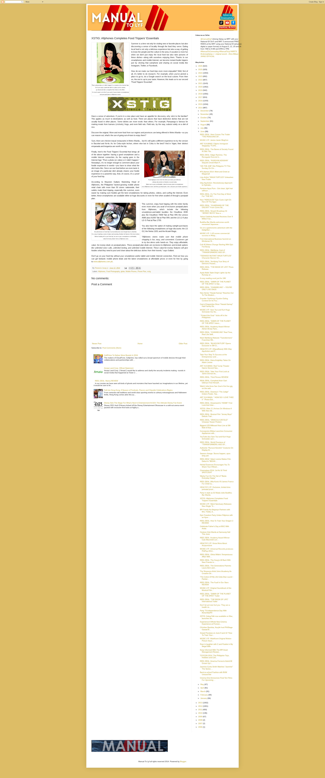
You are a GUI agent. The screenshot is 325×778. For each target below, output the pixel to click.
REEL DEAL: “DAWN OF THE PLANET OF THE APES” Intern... (215, 322)
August (203, 125)
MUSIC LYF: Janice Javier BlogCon (214, 140)
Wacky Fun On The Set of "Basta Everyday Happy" (213, 477)
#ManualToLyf (224, 51)
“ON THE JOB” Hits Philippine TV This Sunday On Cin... (215, 167)
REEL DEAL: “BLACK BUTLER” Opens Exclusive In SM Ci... (215, 344)
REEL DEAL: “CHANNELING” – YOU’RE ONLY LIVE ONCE (216, 288)
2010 (200, 713)
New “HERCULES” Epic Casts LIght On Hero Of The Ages (215, 201)
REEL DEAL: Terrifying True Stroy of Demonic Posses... (214, 262)
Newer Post (96, 343)
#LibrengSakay (207, 54)
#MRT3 (234, 51)
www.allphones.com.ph (103, 261)
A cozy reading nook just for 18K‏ (213, 278)
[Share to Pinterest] (139, 268)
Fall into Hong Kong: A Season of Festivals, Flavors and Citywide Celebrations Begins (138, 390)
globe (123, 271)
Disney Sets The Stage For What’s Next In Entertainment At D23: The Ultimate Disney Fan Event (143, 403)
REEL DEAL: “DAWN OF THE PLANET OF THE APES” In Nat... (215, 283)
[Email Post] (125, 268)
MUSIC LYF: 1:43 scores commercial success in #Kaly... (215, 234)
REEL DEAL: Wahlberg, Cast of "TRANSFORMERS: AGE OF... (213, 251)
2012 (200, 706)
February (204, 695)
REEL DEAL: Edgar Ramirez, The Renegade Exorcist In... (213, 156)
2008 (200, 720)
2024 (200, 73)
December (204, 111)
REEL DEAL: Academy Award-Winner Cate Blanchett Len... (215, 539)
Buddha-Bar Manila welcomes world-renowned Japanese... (214, 223)
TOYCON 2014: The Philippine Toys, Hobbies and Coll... (214, 656)
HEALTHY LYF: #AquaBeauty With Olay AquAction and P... (216, 350)
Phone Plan (142, 271)
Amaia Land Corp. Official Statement (118, 368)
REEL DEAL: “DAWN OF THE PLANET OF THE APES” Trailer (215, 595)
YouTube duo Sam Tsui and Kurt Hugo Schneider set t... (215, 438)
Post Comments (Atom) (111, 348)
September (205, 121)
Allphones (101, 271)
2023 (200, 76)
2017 (200, 97)
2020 (200, 87)
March (203, 691)
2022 (200, 80)
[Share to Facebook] (137, 268)
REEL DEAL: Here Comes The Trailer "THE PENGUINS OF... (215, 135)
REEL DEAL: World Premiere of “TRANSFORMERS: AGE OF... (213, 443)
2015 (200, 104)
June (202, 131)
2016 (200, 101)
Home (140, 343)
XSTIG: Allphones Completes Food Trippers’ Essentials (214, 499)
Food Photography (113, 271)
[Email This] (130, 268)
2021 (200, 83)
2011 (200, 710)
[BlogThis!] (132, 268)
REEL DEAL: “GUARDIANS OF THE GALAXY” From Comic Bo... (214, 206)
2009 (200, 717)
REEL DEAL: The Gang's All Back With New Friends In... (215, 561)
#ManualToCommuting (210, 51)
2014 (200, 108)
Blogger (183, 761)
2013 (200, 703)
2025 (200, 69)
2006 (200, 727)
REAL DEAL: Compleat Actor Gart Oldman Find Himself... (213, 382)
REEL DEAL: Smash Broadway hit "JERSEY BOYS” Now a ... (213, 212)
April (202, 688)
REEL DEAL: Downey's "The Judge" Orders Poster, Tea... (214, 393)
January (203, 698)
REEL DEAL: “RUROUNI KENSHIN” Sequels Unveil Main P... (214, 161)
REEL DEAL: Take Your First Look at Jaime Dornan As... (214, 372)
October (203, 118)
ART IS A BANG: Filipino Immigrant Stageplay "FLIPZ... (214, 145)
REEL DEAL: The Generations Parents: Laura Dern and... (215, 567)
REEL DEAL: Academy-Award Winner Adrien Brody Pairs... (215, 328)
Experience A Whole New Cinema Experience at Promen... (213, 623)
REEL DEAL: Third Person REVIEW (214, 377)
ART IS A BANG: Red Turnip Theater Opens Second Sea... (214, 367)
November (204, 114)
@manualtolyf (206, 39)
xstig (149, 271)
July (202, 128)
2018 (200, 94)
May (202, 684)
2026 (200, 66)
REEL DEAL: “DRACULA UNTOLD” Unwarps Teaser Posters (214, 421)
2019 (200, 90)
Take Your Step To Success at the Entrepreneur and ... (213, 356)
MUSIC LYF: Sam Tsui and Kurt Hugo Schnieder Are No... (215, 311)
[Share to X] (135, 268)
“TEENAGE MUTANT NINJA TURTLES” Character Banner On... (216, 257)
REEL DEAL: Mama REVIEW (106, 381)
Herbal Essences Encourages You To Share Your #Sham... (215, 466)
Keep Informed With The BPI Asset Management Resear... (214, 651)
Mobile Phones (131, 271)
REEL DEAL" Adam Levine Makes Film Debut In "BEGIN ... (215, 460)
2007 (200, 723)
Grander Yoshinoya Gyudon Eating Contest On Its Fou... (214, 299)
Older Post (183, 343)
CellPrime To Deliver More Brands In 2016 (121, 355)
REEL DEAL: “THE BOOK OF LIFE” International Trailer (214, 600)
